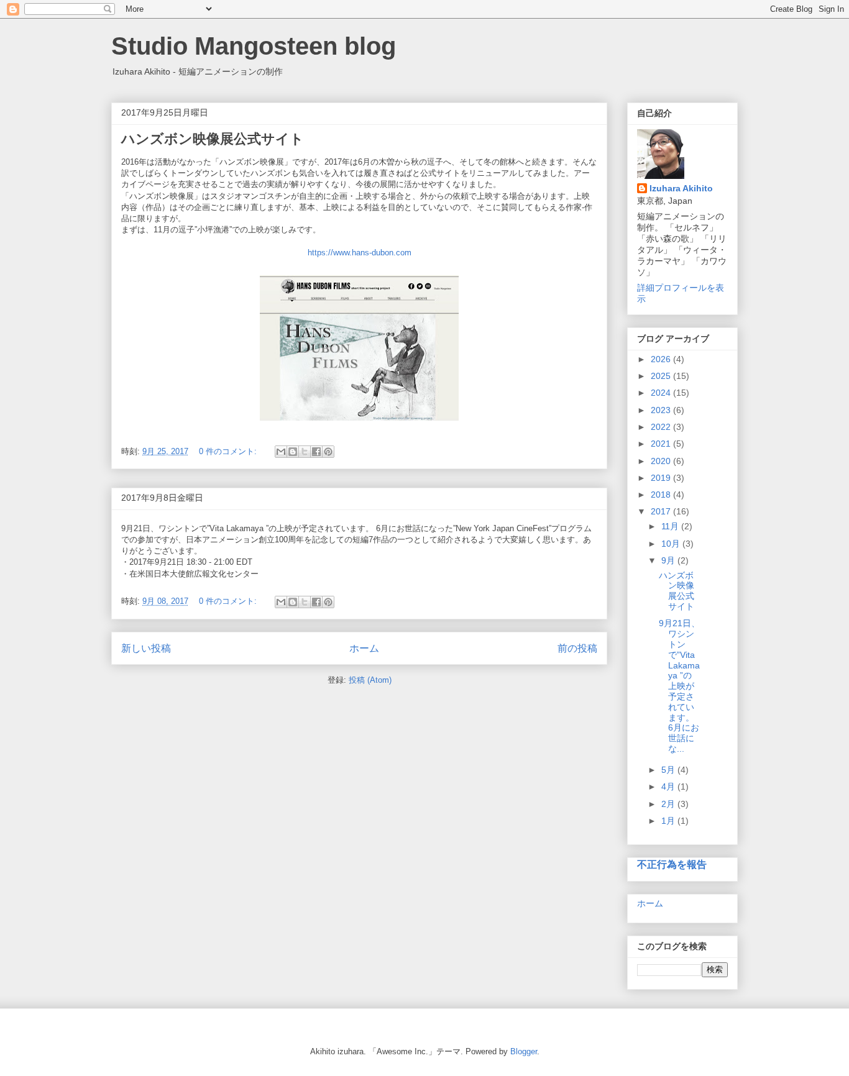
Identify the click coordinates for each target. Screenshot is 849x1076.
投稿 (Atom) (370, 680)
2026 (662, 359)
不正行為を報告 (672, 864)
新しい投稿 (146, 648)
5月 (669, 770)
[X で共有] (304, 451)
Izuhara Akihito (681, 188)
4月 (669, 786)
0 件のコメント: (229, 451)
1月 (669, 821)
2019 (662, 478)
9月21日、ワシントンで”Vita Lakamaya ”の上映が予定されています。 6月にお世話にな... (679, 686)
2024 (662, 393)
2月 (669, 804)
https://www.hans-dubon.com (359, 252)
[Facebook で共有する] (316, 451)
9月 (669, 560)
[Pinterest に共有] (328, 451)
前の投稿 (577, 648)
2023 (662, 410)
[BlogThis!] (293, 451)
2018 (662, 494)
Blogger (523, 1051)
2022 (662, 427)
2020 (662, 461)
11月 (671, 526)
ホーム (364, 648)
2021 (662, 444)
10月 (671, 544)
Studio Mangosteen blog (253, 46)
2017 (662, 511)
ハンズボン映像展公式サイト (212, 139)
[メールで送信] (281, 451)
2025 (662, 376)
